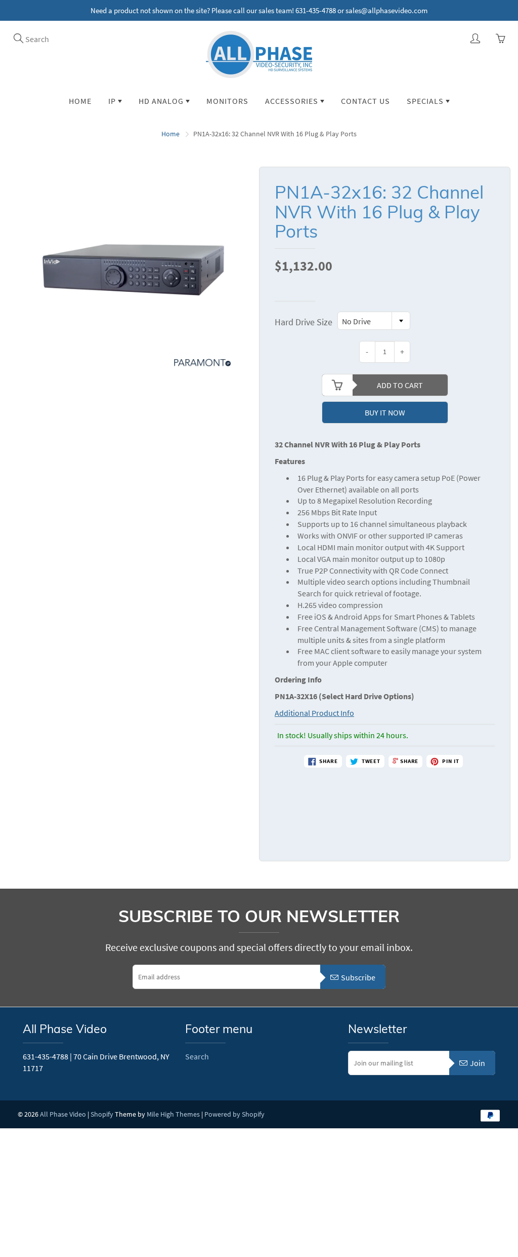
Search (197, 1056)
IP (113, 101)
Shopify (102, 1114)
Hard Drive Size (303, 322)
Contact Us (365, 101)
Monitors (227, 101)
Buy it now (385, 412)
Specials (426, 101)
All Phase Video (63, 1114)
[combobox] (373, 321)
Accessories (292, 101)
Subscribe (358, 977)
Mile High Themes (173, 1114)
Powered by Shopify (234, 1114)
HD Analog (162, 101)
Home (80, 101)
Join (477, 1063)
